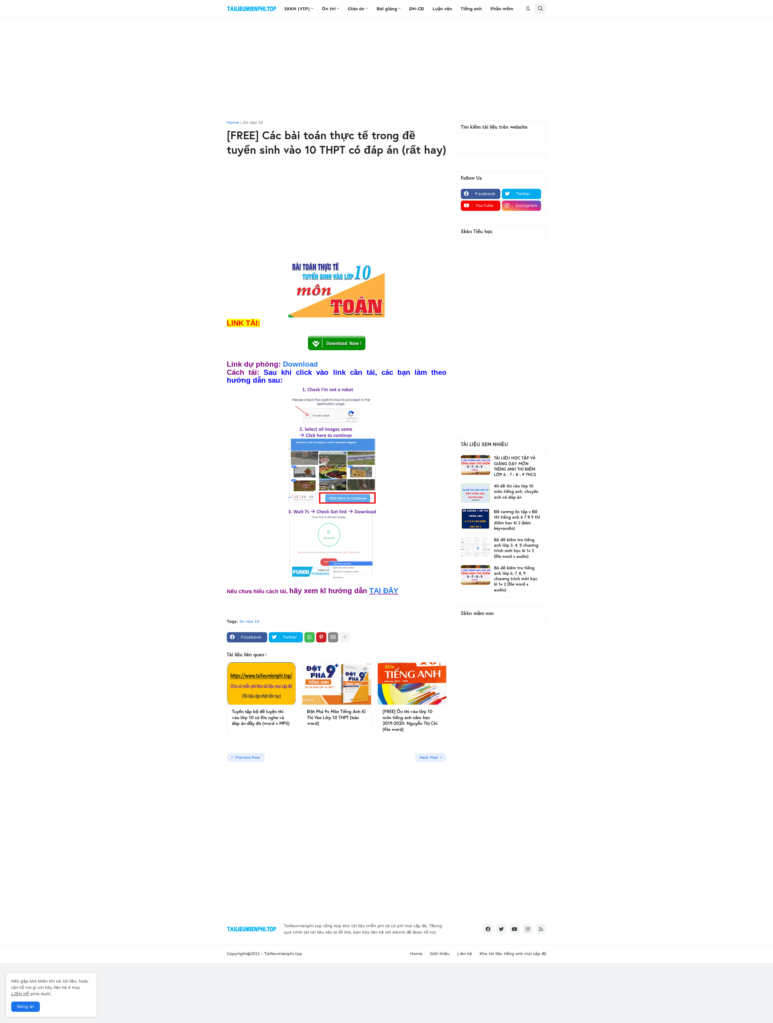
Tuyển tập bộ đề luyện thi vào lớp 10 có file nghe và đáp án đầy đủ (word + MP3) (261, 717)
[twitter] (501, 929)
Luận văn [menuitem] (442, 8)
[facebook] (488, 929)
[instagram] (528, 929)
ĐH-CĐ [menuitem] (416, 8)
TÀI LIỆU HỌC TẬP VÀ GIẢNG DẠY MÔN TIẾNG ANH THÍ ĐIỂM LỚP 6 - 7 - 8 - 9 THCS (515, 466)
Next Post (429, 757)
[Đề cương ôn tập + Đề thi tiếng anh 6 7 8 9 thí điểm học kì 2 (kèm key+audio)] (475, 519)
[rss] (541, 929)
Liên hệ (464, 953)
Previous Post (247, 757)
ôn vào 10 (253, 123)
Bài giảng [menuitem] (387, 8)
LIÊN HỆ (20, 993)
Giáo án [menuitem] (356, 8)
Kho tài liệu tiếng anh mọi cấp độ (513, 953)
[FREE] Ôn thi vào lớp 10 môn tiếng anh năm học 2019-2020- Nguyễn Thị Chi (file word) (410, 720)
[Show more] (345, 637)
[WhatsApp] (309, 637)
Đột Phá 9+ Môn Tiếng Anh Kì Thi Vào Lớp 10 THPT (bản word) (336, 717)
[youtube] (514, 929)
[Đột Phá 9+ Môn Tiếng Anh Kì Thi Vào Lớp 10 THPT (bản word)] (336, 683)
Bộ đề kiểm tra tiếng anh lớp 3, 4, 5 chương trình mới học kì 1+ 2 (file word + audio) (516, 548)
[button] (528, 8)
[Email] (333, 637)
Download (300, 364)
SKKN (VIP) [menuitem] (297, 8)
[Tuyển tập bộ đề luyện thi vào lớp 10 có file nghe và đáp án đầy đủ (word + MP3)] (261, 683)
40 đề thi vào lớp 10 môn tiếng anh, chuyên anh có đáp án (516, 491)
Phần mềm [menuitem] (501, 8)
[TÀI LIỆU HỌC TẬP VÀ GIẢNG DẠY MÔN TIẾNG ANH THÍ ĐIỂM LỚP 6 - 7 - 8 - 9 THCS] (475, 465)
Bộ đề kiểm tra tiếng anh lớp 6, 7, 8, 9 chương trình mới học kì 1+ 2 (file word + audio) (515, 579)
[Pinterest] (321, 637)
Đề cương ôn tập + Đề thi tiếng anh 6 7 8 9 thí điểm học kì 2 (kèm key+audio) (517, 520)
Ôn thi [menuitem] (329, 8)
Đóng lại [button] (25, 1006)
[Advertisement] (386, 69)
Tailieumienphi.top (283, 953)
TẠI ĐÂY (383, 591)
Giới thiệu (440, 953)
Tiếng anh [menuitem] (471, 8)
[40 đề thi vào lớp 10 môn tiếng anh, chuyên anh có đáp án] (475, 493)
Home (233, 123)
